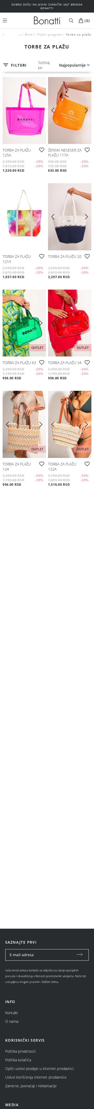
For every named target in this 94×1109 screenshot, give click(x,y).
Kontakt (11, 1012)
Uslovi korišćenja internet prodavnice (36, 1077)
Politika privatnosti (20, 1051)
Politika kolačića (18, 1059)
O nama (11, 1021)
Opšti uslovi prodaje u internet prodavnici (39, 1068)
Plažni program (49, 34)
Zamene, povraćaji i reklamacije (31, 1085)
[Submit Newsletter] (80, 954)
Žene (29, 34)
